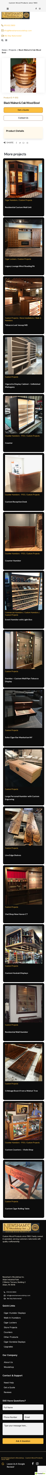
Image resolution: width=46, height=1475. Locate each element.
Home (4, 50)
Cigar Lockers (10, 1322)
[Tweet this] (20, 143)
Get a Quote (23, 110)
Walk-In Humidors (12, 1318)
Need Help (9, 1382)
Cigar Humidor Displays (15, 1313)
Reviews (7, 1392)
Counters (8, 1332)
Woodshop (9, 1367)
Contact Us (23, 118)
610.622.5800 (9, 25)
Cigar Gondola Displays (14, 1342)
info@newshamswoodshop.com (18, 1295)
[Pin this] (27, 143)
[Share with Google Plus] (23, 143)
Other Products (11, 1337)
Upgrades (8, 1346)
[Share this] (16, 143)
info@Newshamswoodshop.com (18, 30)
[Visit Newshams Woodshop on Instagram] (37, 1464)
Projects (12, 50)
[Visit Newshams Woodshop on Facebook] (33, 1464)
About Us (8, 1362)
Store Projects (10, 1327)
